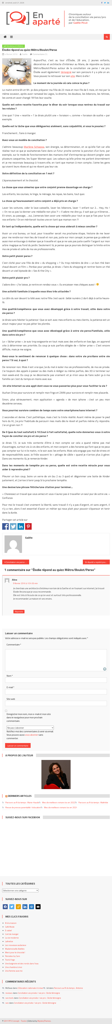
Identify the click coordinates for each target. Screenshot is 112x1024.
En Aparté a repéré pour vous (97, 562)
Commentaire (14, 644)
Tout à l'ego (10, 959)
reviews (9, 992)
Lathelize (9, 941)
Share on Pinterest (28, 526)
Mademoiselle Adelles (14, 948)
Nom (10, 675)
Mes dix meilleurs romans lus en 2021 (60, 807)
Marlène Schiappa (34, 147)
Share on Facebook (5, 526)
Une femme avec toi (13, 970)
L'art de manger (12, 934)
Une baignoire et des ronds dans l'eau (21, 963)
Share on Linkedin (21, 526)
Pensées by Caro (12, 956)
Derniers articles (20, 796)
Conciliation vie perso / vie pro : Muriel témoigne (17, 562)
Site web (11, 699)
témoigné (66, 72)
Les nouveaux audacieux (15, 945)
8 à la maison (10, 922)
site (73, 76)
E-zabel (8, 930)
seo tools (9, 997)
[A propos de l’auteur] (56, 774)
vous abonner (31, 734)
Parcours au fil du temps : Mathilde (93, 802)
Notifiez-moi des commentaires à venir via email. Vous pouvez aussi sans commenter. (30, 735)
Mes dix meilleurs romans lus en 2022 (58, 802)
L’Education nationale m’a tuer (30, 987)
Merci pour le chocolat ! (15, 952)
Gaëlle (25, 54)
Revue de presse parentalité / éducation (23, 807)
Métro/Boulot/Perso (13, 46)
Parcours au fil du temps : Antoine (68, 987)
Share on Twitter (13, 526)
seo (7, 1002)
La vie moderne (12, 937)
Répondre (19, 611)
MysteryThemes (44, 1020)
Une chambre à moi (13, 967)
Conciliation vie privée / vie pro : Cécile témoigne (39, 992)
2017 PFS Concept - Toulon (15, 1020)
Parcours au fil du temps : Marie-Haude (22, 802)
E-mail (10, 687)
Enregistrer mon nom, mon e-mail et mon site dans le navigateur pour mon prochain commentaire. (29, 717)
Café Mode (9, 926)
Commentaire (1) (40, 54)
